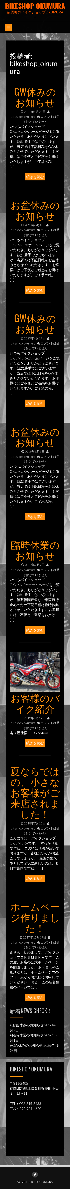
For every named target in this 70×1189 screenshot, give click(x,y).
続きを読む (35, 177)
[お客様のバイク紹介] (35, 672)
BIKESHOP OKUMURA (35, 6)
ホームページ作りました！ (35, 917)
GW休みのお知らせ (35, 96)
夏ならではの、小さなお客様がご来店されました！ (35, 792)
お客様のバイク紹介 (35, 702)
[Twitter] (35, 1175)
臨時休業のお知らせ (35, 549)
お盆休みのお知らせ (35, 209)
